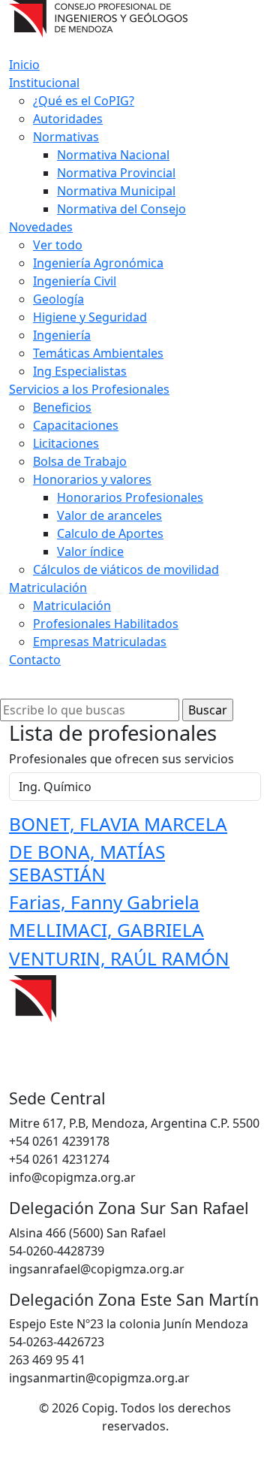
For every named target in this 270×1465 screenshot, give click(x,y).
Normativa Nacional (113, 154)
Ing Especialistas (80, 371)
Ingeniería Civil (74, 281)
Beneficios (62, 407)
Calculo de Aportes (110, 533)
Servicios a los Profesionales (89, 389)
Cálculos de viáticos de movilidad (126, 569)
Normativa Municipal (116, 191)
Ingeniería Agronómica (98, 263)
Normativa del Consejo (121, 209)
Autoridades (68, 118)
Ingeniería (62, 335)
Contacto (35, 659)
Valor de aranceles (109, 515)
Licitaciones (66, 443)
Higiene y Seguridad (90, 317)
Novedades (41, 227)
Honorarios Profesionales (130, 497)
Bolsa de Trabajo (80, 461)
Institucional (44, 82)
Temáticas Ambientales (98, 353)
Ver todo (57, 245)
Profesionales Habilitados (105, 623)
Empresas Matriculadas (99, 641)
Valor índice (90, 551)
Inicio (24, 64)
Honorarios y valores (92, 479)
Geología (58, 299)
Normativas (66, 136)
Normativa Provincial (116, 173)
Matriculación (48, 587)
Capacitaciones (75, 425)
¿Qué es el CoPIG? (83, 100)
